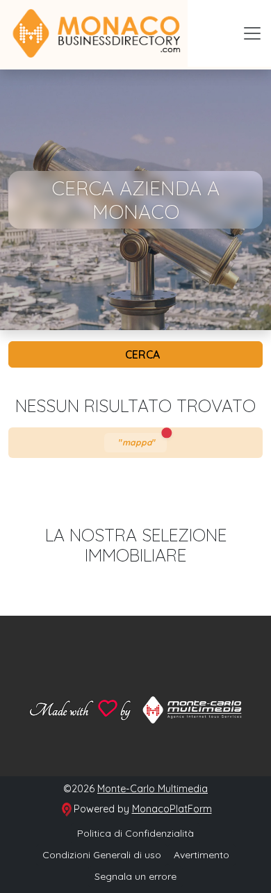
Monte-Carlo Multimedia (152, 789)
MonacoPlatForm (172, 809)
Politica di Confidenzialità (135, 833)
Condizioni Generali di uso (101, 855)
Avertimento (201, 855)
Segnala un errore (135, 876)
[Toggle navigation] (252, 33)
